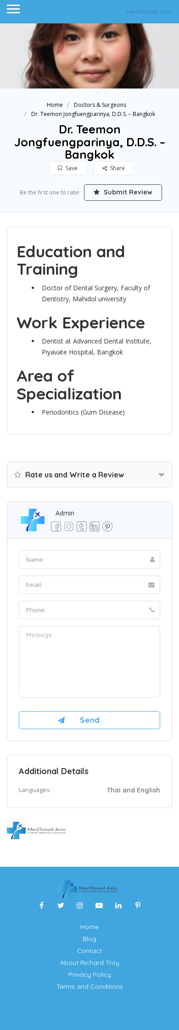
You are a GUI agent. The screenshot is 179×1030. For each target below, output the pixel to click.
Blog (89, 939)
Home (55, 105)
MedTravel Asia (149, 11)
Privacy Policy (89, 974)
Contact (89, 951)
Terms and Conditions (89, 986)
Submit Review (127, 192)
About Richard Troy (89, 962)
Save (71, 168)
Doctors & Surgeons (100, 105)
